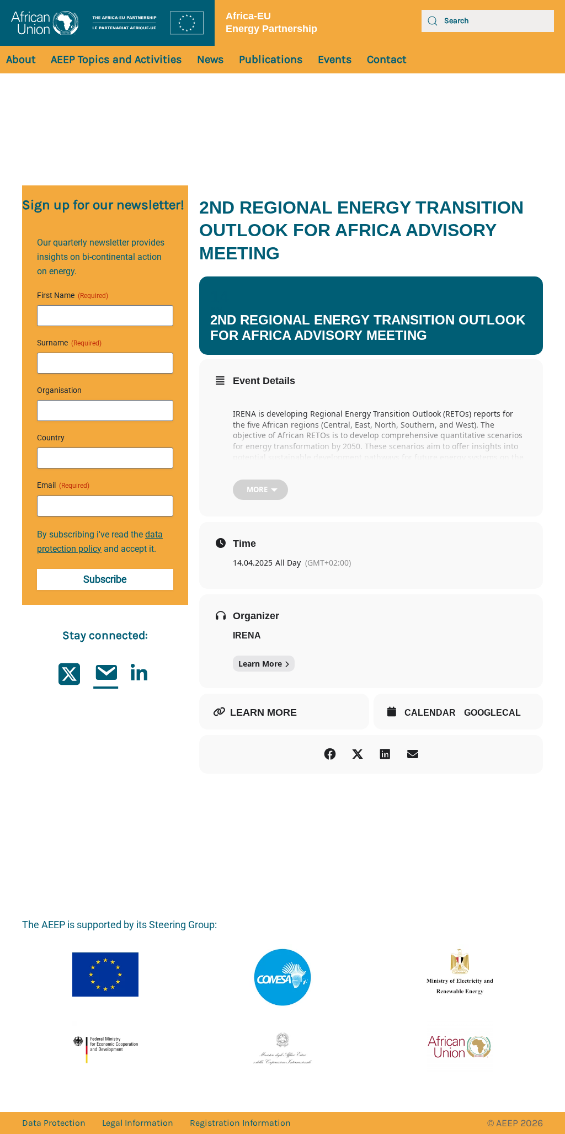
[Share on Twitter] (357, 754)
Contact (387, 59)
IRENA (247, 635)
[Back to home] (107, 23)
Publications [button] (271, 59)
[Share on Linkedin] (385, 754)
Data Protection (54, 1122)
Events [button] (335, 59)
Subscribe (105, 579)
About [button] (21, 59)
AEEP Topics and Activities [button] (116, 59)
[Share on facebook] (330, 754)
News (210, 59)
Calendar (430, 712)
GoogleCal (492, 712)
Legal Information (137, 1122)
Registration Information (240, 1122)
